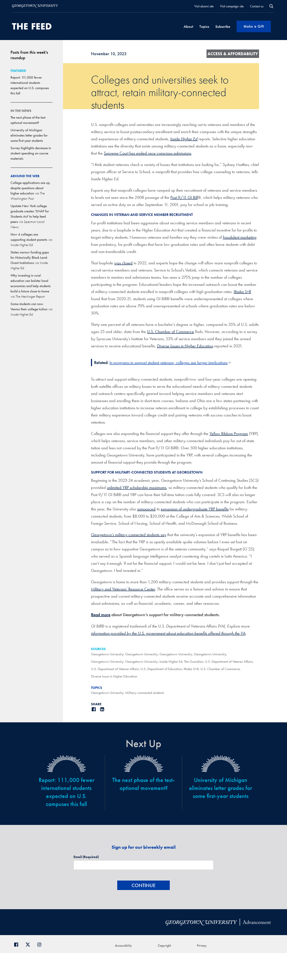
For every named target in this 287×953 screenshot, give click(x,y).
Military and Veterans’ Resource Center (123, 589)
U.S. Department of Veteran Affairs (229, 661)
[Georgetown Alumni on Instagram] (41, 944)
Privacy (202, 945)
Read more (100, 614)
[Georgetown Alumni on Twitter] (29, 944)
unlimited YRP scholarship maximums (136, 487)
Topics (204, 26)
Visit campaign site (232, 6)
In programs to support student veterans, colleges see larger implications (168, 362)
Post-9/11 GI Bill (184, 197)
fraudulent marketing (240, 237)
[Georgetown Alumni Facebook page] (17, 944)
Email (86, 857)
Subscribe (222, 26)
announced (146, 509)
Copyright (164, 945)
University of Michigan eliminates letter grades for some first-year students (29, 135)
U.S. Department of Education (161, 669)
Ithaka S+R (242, 291)
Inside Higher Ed (170, 661)
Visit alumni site (204, 6)
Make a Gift (254, 26)
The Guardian (193, 661)
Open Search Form (271, 6)
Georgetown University (107, 654)
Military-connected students (144, 692)
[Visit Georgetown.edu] (35, 6)
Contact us (256, 6)
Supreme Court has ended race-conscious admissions (147, 153)
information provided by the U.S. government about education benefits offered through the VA (168, 633)
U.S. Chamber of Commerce (170, 331)
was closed (123, 263)
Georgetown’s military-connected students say (128, 534)
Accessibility (123, 945)
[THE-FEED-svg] (31, 26)
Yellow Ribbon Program (228, 433)
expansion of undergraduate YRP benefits (195, 509)
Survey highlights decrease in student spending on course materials (31, 153)
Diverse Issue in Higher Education (114, 676)
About (188, 26)
